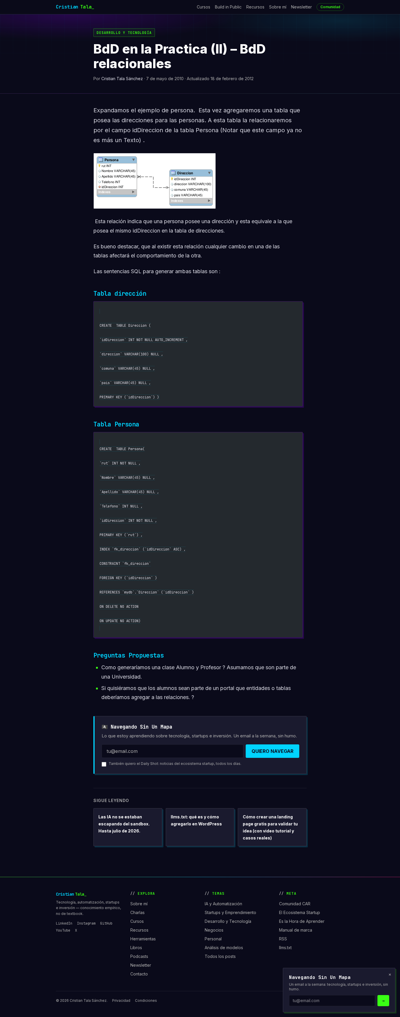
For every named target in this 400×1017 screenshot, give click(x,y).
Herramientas (143, 938)
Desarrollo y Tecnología (124, 32)
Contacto (139, 973)
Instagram (86, 923)
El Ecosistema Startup (299, 912)
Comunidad (330, 7)
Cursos (203, 6)
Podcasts (139, 956)
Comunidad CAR (294, 903)
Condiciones (146, 1000)
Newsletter (301, 6)
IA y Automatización (223, 903)
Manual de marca (295, 929)
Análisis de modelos (224, 947)
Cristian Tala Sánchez (122, 78)
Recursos (255, 6)
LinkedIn (64, 923)
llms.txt (285, 947)
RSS (283, 938)
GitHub (106, 923)
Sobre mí (277, 6)
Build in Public (228, 6)
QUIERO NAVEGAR (272, 751)
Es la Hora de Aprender (301, 921)
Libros (136, 947)
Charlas (137, 912)
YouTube (63, 930)
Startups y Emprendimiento (230, 912)
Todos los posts (220, 956)
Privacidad (121, 1000)
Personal (213, 938)
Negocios (214, 929)
